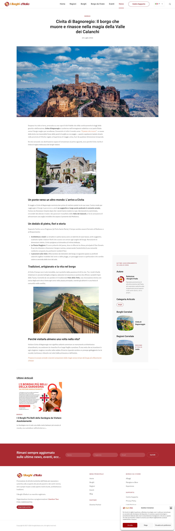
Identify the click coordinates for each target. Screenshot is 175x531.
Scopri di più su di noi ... (25, 507)
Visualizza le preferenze (163, 525)
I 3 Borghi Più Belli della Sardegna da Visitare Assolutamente (39, 419)
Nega (145, 525)
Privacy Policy (131, 501)
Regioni (92, 486)
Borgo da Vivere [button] (98, 4)
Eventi (111, 4)
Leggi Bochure (131, 505)
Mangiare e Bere (132, 482)
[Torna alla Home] (16, 4)
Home (62, 4)
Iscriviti (152, 455)
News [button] (121, 4)
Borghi (83, 4)
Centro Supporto (138, 4)
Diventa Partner (95, 505)
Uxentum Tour (53, 499)
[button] (171, 508)
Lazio (137, 349)
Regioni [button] (73, 4)
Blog (91, 494)
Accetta (130, 525)
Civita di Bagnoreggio (140, 323)
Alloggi (128, 478)
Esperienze (130, 486)
